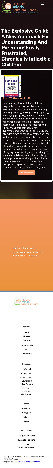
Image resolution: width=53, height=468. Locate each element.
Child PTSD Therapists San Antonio (26, 391)
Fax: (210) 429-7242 (26, 440)
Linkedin (26, 417)
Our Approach (26, 345)
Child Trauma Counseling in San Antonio (26, 381)
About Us (26, 340)
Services (26, 336)
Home (26, 332)
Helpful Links (26, 369)
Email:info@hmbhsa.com (26, 446)
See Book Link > (26, 173)
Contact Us (26, 353)
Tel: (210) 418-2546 (26, 435)
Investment (26, 373)
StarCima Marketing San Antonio (27, 462)
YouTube (26, 421)
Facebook (26, 408)
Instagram (26, 413)
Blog (27, 349)
